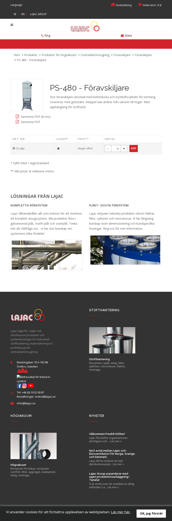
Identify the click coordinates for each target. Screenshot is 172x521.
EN (23, 14)
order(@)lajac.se (45, 396)
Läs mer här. (120, 512)
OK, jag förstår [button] (151, 513)
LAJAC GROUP (38, 14)
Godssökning (124, 5)
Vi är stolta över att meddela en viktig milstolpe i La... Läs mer (111, 485)
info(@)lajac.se (26, 403)
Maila (128, 35)
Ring (47, 35)
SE (15, 14)
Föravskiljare (122, 55)
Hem (17, 55)
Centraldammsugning (95, 55)
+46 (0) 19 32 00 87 (33, 392)
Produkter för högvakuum (59, 55)
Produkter (31, 55)
